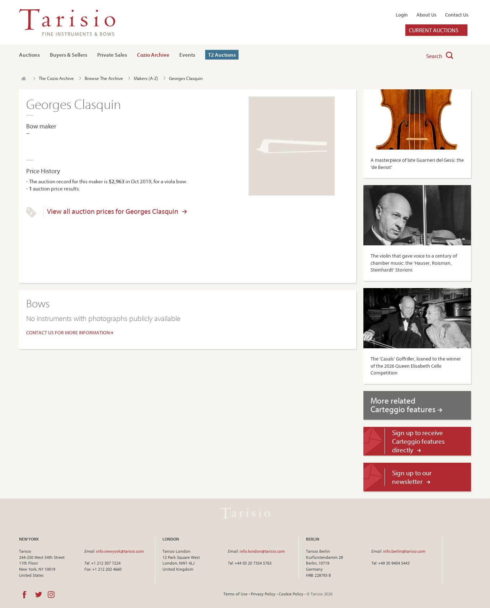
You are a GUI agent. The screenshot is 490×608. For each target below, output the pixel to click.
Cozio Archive (153, 54)
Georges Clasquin (186, 78)
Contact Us (456, 14)
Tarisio (245, 513)
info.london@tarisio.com (262, 551)
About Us (426, 14)
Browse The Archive (104, 78)
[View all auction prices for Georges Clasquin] (31, 216)
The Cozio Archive (56, 78)
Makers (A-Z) (146, 78)
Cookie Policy (291, 594)
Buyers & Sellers (68, 54)
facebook (24, 594)
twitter (38, 594)
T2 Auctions (222, 54)
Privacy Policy (263, 594)
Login (402, 14)
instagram (51, 594)
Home (23, 78)
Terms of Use (235, 594)
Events (187, 54)
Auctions (29, 54)
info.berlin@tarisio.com (404, 551)
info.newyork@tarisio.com (120, 551)
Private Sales (112, 54)
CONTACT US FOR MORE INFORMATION (68, 332)
